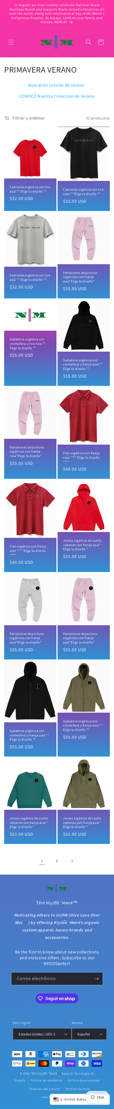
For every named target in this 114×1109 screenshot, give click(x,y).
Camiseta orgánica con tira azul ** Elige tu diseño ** (30, 189)
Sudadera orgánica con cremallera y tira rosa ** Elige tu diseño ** (28, 343)
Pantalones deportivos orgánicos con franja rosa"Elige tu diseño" (27, 451)
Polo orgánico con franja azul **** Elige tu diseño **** (28, 550)
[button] (11, 42)
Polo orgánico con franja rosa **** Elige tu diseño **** (81, 457)
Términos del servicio (44, 1089)
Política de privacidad (84, 1080)
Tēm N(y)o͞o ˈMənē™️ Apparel (52, 1073)
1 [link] (42, 861)
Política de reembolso (46, 1080)
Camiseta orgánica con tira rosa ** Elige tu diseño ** (83, 192)
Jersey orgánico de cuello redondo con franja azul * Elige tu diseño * (82, 544)
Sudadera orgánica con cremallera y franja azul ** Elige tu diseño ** (82, 364)
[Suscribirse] (96, 978)
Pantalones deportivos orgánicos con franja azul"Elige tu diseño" (80, 277)
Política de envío (78, 1089)
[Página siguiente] (72, 861)
